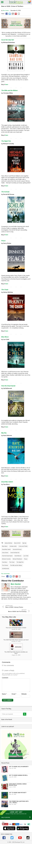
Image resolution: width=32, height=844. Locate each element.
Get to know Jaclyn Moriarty (19, 766)
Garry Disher (5, 552)
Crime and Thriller (23, 546)
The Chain (4, 289)
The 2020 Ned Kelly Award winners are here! (16, 640)
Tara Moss (4, 562)
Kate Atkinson (18, 555)
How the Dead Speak (8, 386)
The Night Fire (6, 141)
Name (4, 694)
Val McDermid (5, 568)
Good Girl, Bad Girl (7, 40)
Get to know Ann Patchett (17, 792)
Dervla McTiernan (17, 549)
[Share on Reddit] (13, 14)
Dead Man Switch (6, 549)
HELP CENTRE (5, 817)
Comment (5, 677)
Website (24, 694)
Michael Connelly (6, 559)
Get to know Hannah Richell (18, 775)
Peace (3, 240)
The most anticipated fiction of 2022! (16, 628)
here (6, 84)
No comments (5, 573)
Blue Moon (5, 337)
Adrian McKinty (8, 543)
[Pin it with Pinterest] (16, 14)
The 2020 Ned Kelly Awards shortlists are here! (16, 653)
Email (14, 694)
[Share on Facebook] (7, 14)
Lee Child (25, 555)
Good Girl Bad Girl (14, 552)
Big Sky (4, 433)
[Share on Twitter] (10, 14)
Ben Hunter (6, 10)
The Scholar (5, 192)
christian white (13, 546)
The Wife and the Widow (9, 90)
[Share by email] (19, 14)
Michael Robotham (17, 559)
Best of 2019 (17, 543)
